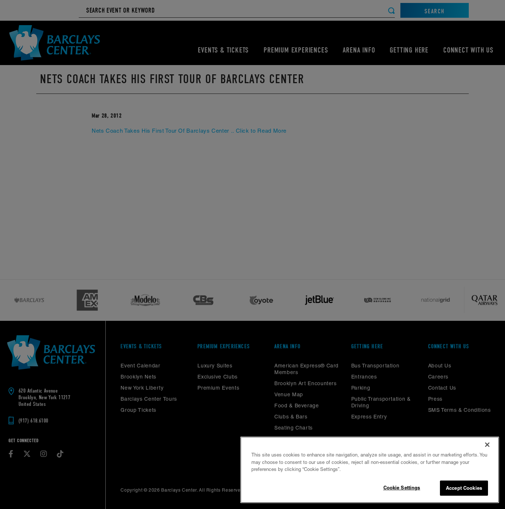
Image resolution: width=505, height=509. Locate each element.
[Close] (487, 445)
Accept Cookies (464, 488)
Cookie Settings (401, 487)
